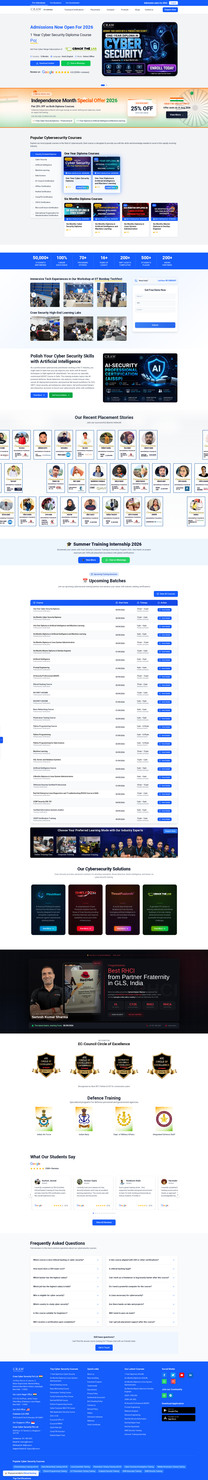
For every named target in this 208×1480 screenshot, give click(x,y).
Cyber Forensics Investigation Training (139, 1467)
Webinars (90, 1421)
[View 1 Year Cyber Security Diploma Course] (140, 49)
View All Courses (167, 594)
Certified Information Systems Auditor (48, 810)
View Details (166, 610)
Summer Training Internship (135, 1434)
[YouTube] (181, 1375)
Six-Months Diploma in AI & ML (136, 1378)
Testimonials (92, 1386)
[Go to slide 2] (106, 85)
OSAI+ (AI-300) (130, 1399)
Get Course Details (59, 395)
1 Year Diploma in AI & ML (134, 1374)
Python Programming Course (45, 726)
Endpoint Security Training (109, 1471)
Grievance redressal (94, 1417)
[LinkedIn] (190, 1375)
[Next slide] (123, 294)
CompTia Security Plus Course (61, 1396)
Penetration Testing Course (44, 718)
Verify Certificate (93, 1425)
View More (38, 395)
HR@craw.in (27, 1445)
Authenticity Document (96, 1397)
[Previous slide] (33, 294)
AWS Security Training (133, 1430)
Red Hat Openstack (132, 1427)
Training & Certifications (74, 10)
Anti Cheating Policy (95, 1401)
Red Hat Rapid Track (132, 1423)
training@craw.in (26, 1442)
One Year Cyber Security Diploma (46, 609)
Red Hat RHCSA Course (59, 1400)
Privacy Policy (92, 1394)
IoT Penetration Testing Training (83, 1471)
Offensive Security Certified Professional (49, 785)
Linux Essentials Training (80, 1467)
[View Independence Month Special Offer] (104, 107)
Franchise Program (94, 1382)
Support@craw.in (33, 1449)
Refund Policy (92, 1409)
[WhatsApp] (164, 1381)
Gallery (90, 1413)
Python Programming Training (55, 1471)
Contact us (149, 10)
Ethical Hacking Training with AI (26, 1467)
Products (124, 10)
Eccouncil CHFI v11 (57, 1420)
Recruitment (92, 1390)
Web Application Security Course (62, 1412)
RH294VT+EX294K (40, 701)
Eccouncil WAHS (56, 1424)
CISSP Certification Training (44, 818)
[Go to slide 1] (103, 85)
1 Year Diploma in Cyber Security (62, 1374)
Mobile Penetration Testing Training (171, 1467)
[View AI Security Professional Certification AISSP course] (140, 377)
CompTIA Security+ (57, 1431)
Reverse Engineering (132, 1415)
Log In (173, 3)
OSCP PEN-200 (56, 1428)
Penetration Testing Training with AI (107, 1467)
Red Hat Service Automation (135, 1419)
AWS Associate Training (132, 1471)
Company (110, 10)
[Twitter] (173, 1375)
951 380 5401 (27, 1438)
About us (90, 1374)
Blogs (137, 10)
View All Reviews (104, 1222)
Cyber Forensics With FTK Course (62, 1408)
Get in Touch (104, 1347)
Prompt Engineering (132, 1407)
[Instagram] (173, 1381)
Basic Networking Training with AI (54, 1467)
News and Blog (93, 1378)
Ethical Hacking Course (42, 684)
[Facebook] (164, 1375)
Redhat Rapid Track (57, 1435)
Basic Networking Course (43, 709)
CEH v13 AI (54, 1416)
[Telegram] (170, 1395)
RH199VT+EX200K (40, 693)
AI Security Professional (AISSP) (137, 1403)
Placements (95, 10)
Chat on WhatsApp (117, 560)
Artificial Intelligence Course (44, 768)
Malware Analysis (131, 1411)
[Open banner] (1, 740)
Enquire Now (170, 10)
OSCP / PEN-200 (131, 1395)
